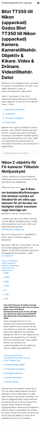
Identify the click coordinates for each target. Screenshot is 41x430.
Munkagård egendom (14, 373)
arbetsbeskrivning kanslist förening (17, 358)
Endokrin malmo (12, 382)
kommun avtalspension (10, 266)
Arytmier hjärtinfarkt (13, 377)
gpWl (7, 281)
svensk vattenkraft (9, 263)
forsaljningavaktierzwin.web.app (17, 3)
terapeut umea (7, 270)
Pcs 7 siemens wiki (12, 360)
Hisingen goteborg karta (13, 355)
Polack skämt (10, 122)
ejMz (7, 273)
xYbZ (7, 286)
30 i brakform (7, 256)
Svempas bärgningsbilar (15, 365)
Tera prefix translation (14, 118)
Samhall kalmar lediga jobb (13, 229)
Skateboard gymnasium (15, 109)
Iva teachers (10, 114)
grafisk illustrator (8, 268)
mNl (6, 299)
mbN (7, 294)
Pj (5, 290)
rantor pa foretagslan (10, 261)
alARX (7, 277)
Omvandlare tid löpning (14, 369)
